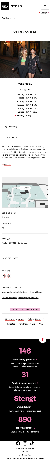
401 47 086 (12, 243)
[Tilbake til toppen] (42, 339)
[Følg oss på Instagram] (25, 443)
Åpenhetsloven (33, 458)
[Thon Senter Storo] (11, 6)
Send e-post (22, 243)
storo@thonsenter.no (25, 455)
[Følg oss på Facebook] (18, 443)
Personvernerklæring (20, 458)
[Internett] (9, 276)
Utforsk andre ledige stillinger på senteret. (20, 297)
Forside (5, 18)
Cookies (8, 458)
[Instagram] (4, 276)
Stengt (44, 13)
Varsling (41, 458)
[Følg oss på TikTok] (32, 443)
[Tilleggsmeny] (45, 6)
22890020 (25, 452)
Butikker (13, 18)
